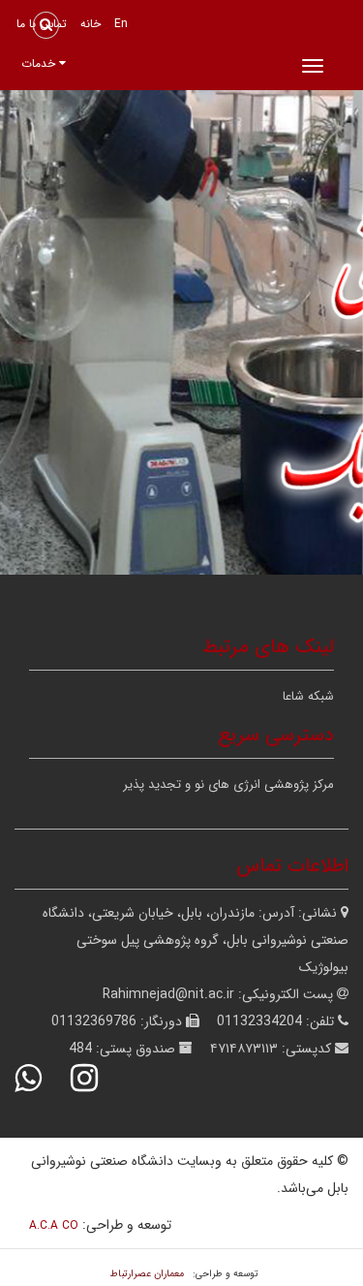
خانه (90, 24)
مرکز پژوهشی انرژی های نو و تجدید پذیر (228, 784)
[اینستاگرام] (97, 1078)
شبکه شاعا (308, 696)
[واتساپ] (41, 1078)
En (121, 24)
